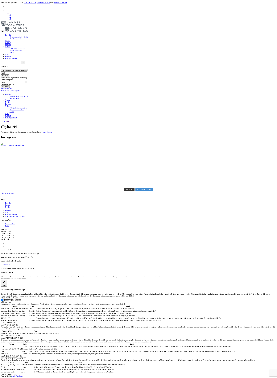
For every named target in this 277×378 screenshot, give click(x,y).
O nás (7, 54)
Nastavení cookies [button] (7, 279)
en (10, 19)
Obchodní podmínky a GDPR (15, 216)
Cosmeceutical (19, 37)
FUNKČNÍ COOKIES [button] (9, 323)
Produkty (8, 35)
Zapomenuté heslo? (7, 89)
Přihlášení (5, 75)
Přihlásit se (6, 265)
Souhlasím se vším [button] (20, 279)
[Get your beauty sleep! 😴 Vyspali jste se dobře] (253, 159)
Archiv (12, 52)
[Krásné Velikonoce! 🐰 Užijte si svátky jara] (23, 174)
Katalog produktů (11, 58)
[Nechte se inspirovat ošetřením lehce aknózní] (161, 154)
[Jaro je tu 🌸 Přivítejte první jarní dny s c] (253, 179)
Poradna (8, 45)
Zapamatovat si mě (7, 84)
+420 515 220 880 (60, 3)
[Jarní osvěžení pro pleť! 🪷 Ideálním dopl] (115, 179)
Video (17, 50)
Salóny (7, 41)
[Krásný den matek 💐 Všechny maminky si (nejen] (69, 155)
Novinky (8, 43)
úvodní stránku (47, 132)
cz (8, 13)
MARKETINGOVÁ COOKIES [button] (12, 356)
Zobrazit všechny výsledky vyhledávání (14, 70)
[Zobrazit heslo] (26, 82)
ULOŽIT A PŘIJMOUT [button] (9, 374)
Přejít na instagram (7, 193)
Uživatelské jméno (7, 80)
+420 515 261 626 (43, 3)
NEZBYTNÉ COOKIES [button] (9, 298)
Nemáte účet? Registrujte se (10, 90)
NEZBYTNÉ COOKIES (12, 300)
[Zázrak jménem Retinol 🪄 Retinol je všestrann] (23, 161)
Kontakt (8, 56)
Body (16, 39)
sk (10, 15)
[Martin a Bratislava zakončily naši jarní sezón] (69, 178)
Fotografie (18, 49)
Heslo (3, 82)
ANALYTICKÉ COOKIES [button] (10, 336)
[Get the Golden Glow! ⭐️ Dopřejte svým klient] (161, 178)
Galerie (7, 47)
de (10, 17)
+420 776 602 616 (30, 3)
